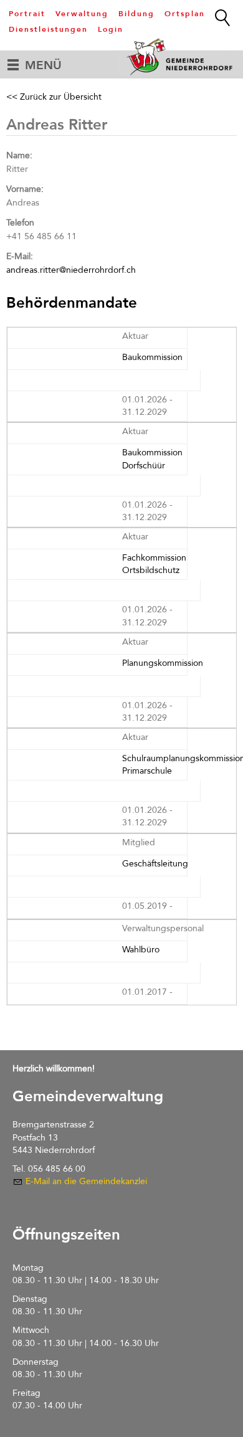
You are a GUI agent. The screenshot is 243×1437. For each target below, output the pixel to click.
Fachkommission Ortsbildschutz (154, 564)
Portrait (27, 14)
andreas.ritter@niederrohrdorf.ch (71, 270)
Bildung (136, 14)
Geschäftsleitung (155, 864)
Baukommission (152, 357)
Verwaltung (81, 14)
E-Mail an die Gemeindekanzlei (86, 1181)
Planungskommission (162, 663)
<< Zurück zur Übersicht (54, 97)
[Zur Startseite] (180, 56)
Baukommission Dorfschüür (152, 459)
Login (110, 29)
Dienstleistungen (48, 29)
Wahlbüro (141, 950)
